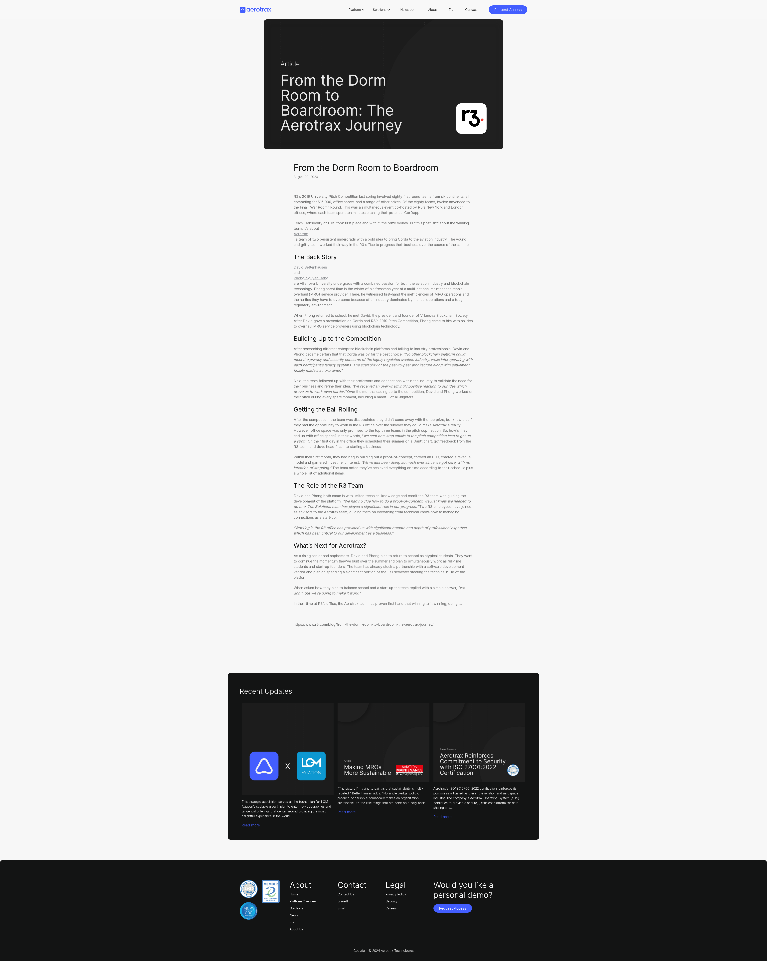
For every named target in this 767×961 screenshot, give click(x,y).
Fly (451, 10)
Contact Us (346, 894)
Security (391, 901)
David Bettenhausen (310, 267)
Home (294, 894)
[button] (357, 9)
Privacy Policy (395, 894)
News (294, 915)
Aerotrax (301, 234)
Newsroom (408, 10)
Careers (391, 908)
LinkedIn (344, 901)
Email (341, 908)
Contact (471, 10)
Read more (251, 825)
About (432, 10)
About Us (296, 929)
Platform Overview (303, 901)
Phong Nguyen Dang (311, 278)
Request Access (508, 10)
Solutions (296, 908)
